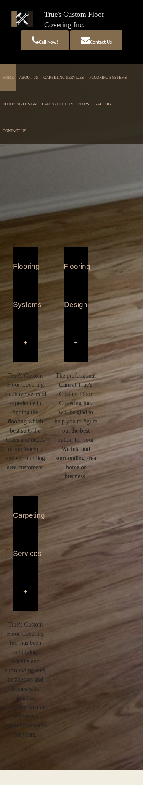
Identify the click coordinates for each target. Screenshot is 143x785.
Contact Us (101, 42)
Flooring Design (20, 104)
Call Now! (48, 42)
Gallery (103, 104)
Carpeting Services (63, 77)
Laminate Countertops (65, 104)
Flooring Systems (108, 77)
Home (8, 77)
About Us (28, 77)
